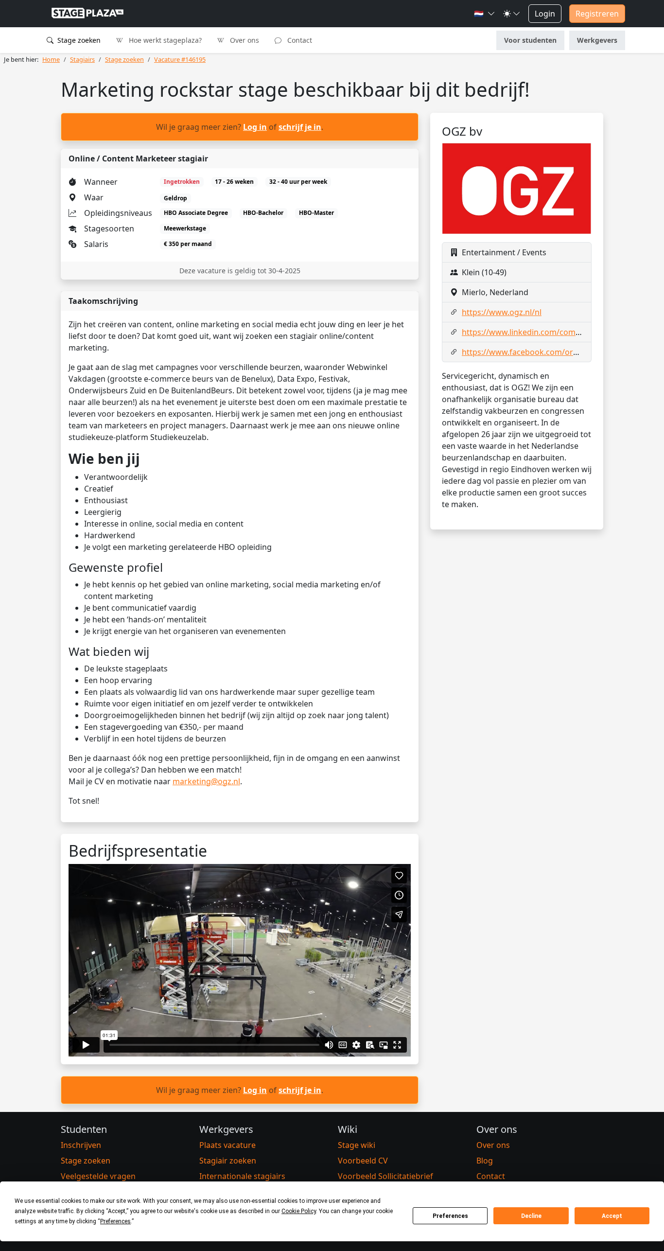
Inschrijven (81, 1145)
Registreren (597, 13)
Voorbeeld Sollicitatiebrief (385, 1176)
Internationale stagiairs (242, 1176)
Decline (531, 1216)
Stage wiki (356, 1145)
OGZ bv (462, 131)
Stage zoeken (78, 40)
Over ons (243, 40)
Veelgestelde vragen (98, 1176)
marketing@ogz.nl (206, 781)
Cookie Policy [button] (298, 1211)
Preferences (450, 1216)
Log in (255, 127)
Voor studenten (530, 40)
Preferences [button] (115, 1221)
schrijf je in (300, 127)
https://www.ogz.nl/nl (502, 312)
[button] (484, 13)
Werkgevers (597, 40)
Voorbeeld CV (363, 1160)
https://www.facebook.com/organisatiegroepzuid (553, 352)
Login (545, 13)
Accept (612, 1216)
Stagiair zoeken (227, 1160)
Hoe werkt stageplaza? (164, 40)
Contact (298, 40)
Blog (484, 1160)
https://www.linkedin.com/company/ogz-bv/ (543, 332)
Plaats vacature (227, 1145)
